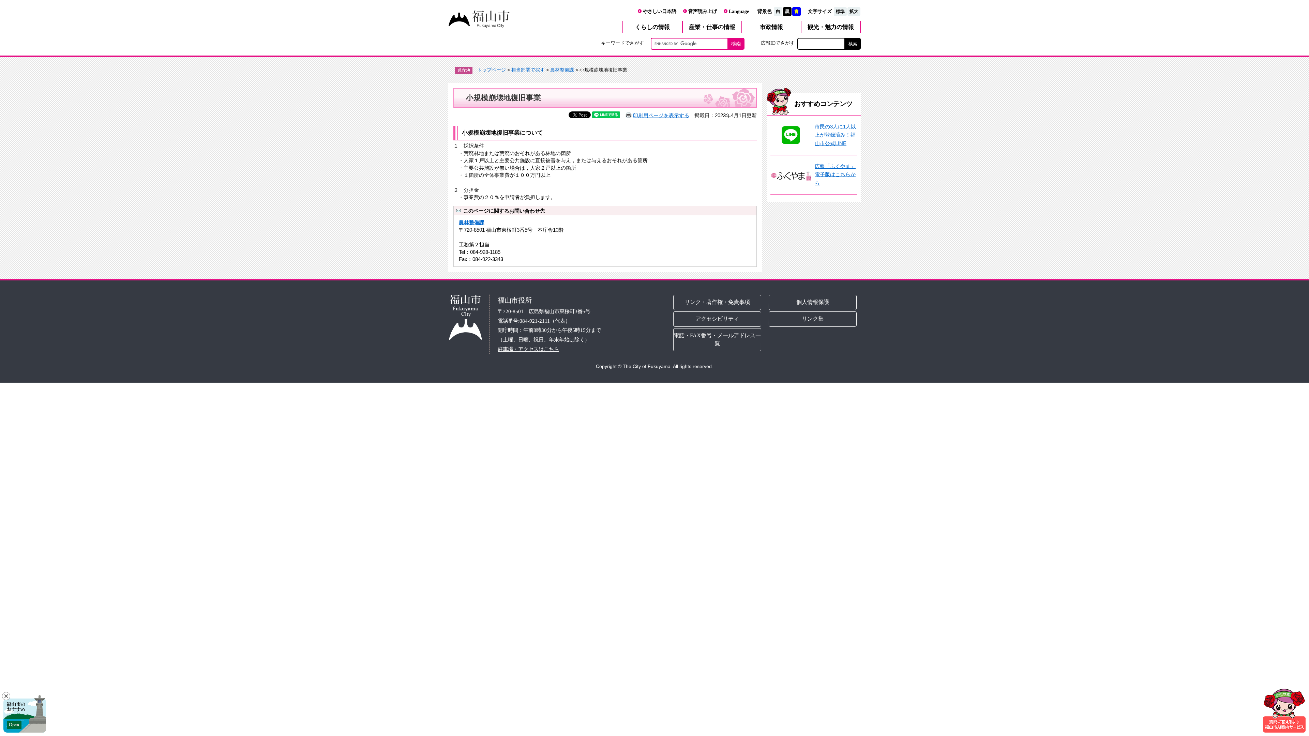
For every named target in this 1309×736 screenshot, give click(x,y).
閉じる (6, 696)
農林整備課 (562, 70)
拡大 (853, 11)
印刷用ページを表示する (661, 115)
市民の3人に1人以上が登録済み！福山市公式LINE (835, 135)
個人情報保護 (813, 302)
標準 (840, 11)
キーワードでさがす (622, 43)
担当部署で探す (528, 70)
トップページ (491, 70)
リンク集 (813, 319)
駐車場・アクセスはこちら (528, 349)
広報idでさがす (778, 43)
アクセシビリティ (717, 319)
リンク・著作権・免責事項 (717, 302)
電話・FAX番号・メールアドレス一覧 (717, 339)
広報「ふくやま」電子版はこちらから (835, 174)
